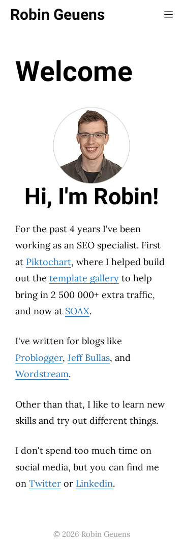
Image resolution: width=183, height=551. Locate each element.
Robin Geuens (57, 15)
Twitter (45, 483)
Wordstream (42, 374)
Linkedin (94, 483)
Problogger (39, 357)
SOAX (77, 311)
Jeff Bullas (89, 357)
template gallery (84, 278)
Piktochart (48, 262)
